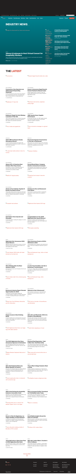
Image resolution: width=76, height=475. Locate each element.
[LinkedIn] (6, 464)
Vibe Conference (65, 466)
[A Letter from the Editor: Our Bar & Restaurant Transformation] (38, 253)
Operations (10, 18)
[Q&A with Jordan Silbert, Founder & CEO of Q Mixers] (35, 427)
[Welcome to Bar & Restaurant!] (38, 277)
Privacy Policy (62, 471)
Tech (38, 18)
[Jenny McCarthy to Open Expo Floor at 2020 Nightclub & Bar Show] (16, 428)
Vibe (19, 15)
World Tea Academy (56, 467)
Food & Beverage (16, 18)
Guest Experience (32, 18)
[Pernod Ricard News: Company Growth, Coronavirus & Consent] (32, 151)
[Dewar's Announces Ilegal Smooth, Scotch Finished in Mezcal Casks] (38, 76)
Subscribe (72, 18)
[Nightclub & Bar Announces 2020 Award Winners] (14, 228)
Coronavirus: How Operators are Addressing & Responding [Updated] (15, 91)
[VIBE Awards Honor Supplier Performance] (38, 102)
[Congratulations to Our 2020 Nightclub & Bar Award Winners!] (36, 203)
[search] (73, 15)
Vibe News (22, 15)
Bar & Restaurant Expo (13, 15)
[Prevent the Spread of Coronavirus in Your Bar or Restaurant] (38, 127)
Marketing (23, 18)
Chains (41, 18)
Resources (61, 18)
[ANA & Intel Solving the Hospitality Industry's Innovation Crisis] (16, 379)
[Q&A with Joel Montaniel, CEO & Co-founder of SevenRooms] (38, 302)
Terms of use (55, 471)
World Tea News (28, 15)
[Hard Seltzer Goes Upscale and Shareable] (12, 203)
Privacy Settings (69, 472)
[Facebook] (62, 15)
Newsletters (46, 464)
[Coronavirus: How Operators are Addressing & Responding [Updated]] (9, 76)
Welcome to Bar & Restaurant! (36, 290)
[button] (27, 455)
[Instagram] (63, 15)
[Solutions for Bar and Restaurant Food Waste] (38, 176)
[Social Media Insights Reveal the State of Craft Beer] (33, 403)
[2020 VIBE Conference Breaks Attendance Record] (13, 126)
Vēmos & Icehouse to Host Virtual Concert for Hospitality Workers (24, 54)
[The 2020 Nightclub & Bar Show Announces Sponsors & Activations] (16, 328)
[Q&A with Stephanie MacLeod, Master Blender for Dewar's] (16, 353)
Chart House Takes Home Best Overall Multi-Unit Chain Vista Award (61, 48)
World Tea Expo (34, 15)
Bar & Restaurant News (5, 15)
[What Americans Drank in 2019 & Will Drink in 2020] (33, 228)
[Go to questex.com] (8, 471)
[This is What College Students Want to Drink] (38, 353)
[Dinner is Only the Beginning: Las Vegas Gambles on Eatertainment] (16, 403)
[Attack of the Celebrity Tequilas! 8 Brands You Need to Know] (12, 175)
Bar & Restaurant (56, 464)
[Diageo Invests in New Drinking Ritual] (16, 302)
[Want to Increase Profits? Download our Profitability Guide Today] (37, 378)
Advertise (57, 15)
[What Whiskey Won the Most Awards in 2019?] (16, 253)
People (27, 18)
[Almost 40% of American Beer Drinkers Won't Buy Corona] (16, 151)
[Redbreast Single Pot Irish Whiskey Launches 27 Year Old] (12, 102)
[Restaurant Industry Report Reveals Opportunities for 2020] (16, 277)
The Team (35, 464)
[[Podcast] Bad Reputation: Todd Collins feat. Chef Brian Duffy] (36, 328)
